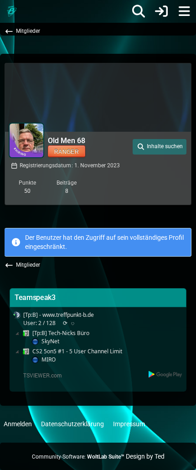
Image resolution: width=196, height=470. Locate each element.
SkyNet (50, 341)
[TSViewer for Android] (166, 374)
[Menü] (184, 11)
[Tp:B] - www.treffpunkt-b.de (58, 315)
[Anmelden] (161, 11)
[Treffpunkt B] (11, 11)
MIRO (48, 359)
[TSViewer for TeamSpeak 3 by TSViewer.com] (38, 374)
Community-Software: (78, 457)
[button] (159, 147)
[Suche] (138, 11)
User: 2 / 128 (39, 323)
